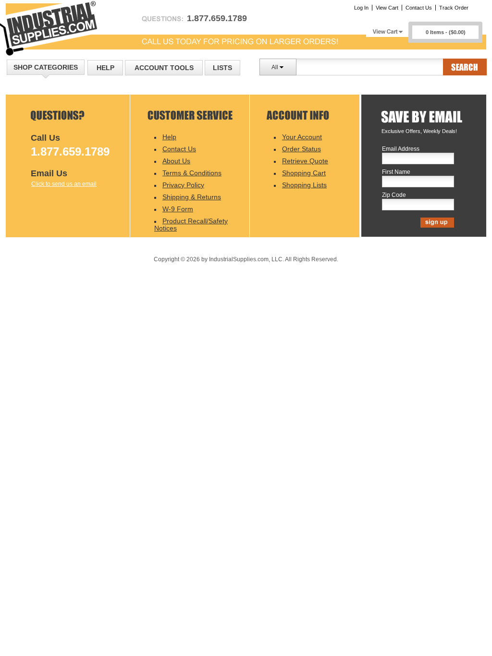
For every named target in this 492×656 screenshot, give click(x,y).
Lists (222, 68)
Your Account (302, 137)
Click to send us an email (64, 184)
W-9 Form (177, 209)
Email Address (400, 149)
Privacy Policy (183, 185)
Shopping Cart (304, 173)
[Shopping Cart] (387, 29)
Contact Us (419, 8)
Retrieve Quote (305, 161)
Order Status (301, 149)
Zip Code (394, 195)
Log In (361, 8)
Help (105, 68)
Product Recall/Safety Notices (191, 224)
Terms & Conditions (191, 173)
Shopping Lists (304, 185)
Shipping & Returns (191, 197)
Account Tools (164, 68)
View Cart (387, 8)
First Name (396, 172)
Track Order (453, 8)
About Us (176, 161)
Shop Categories (45, 67)
